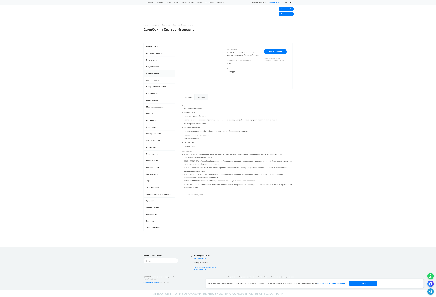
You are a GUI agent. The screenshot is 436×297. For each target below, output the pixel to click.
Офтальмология (153, 140)
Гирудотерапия (152, 67)
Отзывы (201, 97)
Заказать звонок (274, 2)
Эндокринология (153, 228)
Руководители (152, 46)
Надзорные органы (246, 277)
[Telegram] (430, 291)
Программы (209, 2)
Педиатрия (151, 147)
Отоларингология (153, 134)
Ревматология (152, 160)
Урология (150, 201)
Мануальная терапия (155, 107)
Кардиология (151, 93)
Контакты (220, 2)
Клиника (150, 2)
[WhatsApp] (430, 276)
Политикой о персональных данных (331, 283)
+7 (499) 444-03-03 (259, 2)
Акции (199, 2)
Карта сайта (262, 277)
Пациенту (159, 2)
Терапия (149, 181)
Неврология (151, 120)
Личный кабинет (188, 2)
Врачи (169, 2)
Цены (176, 2)
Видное (197, 267)
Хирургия (150, 221)
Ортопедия (151, 127)
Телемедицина (286, 14)
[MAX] (430, 284)
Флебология (151, 214)
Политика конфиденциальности (282, 277)
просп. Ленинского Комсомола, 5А (205, 268)
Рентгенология (152, 167)
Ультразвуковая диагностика (158, 194)
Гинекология (151, 60)
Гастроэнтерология (154, 53)
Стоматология (152, 174)
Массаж (149, 113)
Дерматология (152, 73)
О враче (188, 97)
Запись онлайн (286, 9)
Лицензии (231, 277)
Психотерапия (152, 154)
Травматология (152, 187)
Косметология (152, 100)
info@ (196, 263)
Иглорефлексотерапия (156, 87)
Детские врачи (152, 80)
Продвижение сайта (151, 282)
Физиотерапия (152, 207)
